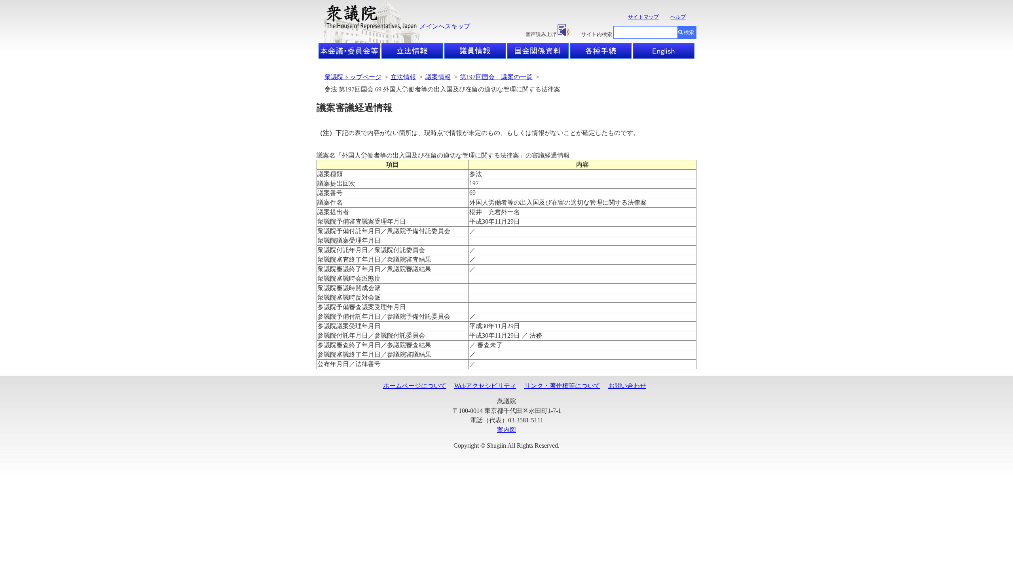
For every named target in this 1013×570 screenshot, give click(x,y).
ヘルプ (678, 17)
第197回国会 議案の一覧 (496, 77)
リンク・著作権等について (562, 385)
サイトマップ (643, 17)
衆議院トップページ (352, 77)
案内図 (506, 429)
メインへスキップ (444, 26)
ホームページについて (414, 385)
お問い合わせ (627, 385)
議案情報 (438, 77)
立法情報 (403, 77)
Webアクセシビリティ (485, 385)
